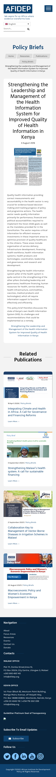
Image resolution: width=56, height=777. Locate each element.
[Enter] (28, 29)
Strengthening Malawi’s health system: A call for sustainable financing (26, 472)
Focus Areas (10, 634)
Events (7, 640)
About (6, 630)
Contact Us (9, 644)
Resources (9, 637)
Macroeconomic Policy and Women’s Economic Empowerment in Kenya (24, 594)
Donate (7, 647)
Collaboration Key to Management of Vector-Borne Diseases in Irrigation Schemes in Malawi (28, 533)
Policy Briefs (28, 47)
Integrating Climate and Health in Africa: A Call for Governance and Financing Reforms (27, 412)
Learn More (12, 421)
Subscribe (18, 738)
